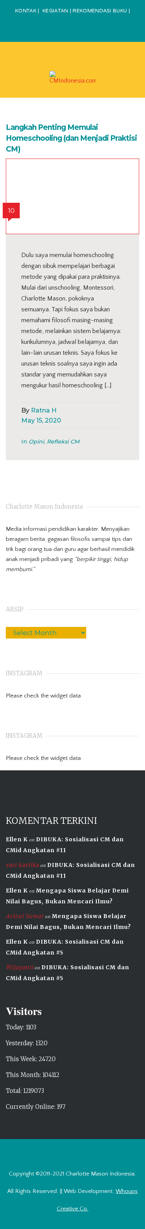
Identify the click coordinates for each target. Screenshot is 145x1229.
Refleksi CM (63, 441)
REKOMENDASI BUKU (100, 11)
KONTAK (25, 11)
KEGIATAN (55, 11)
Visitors (24, 1011)
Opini (36, 441)
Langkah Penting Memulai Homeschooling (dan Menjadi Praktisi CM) (71, 138)
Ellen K (17, 839)
